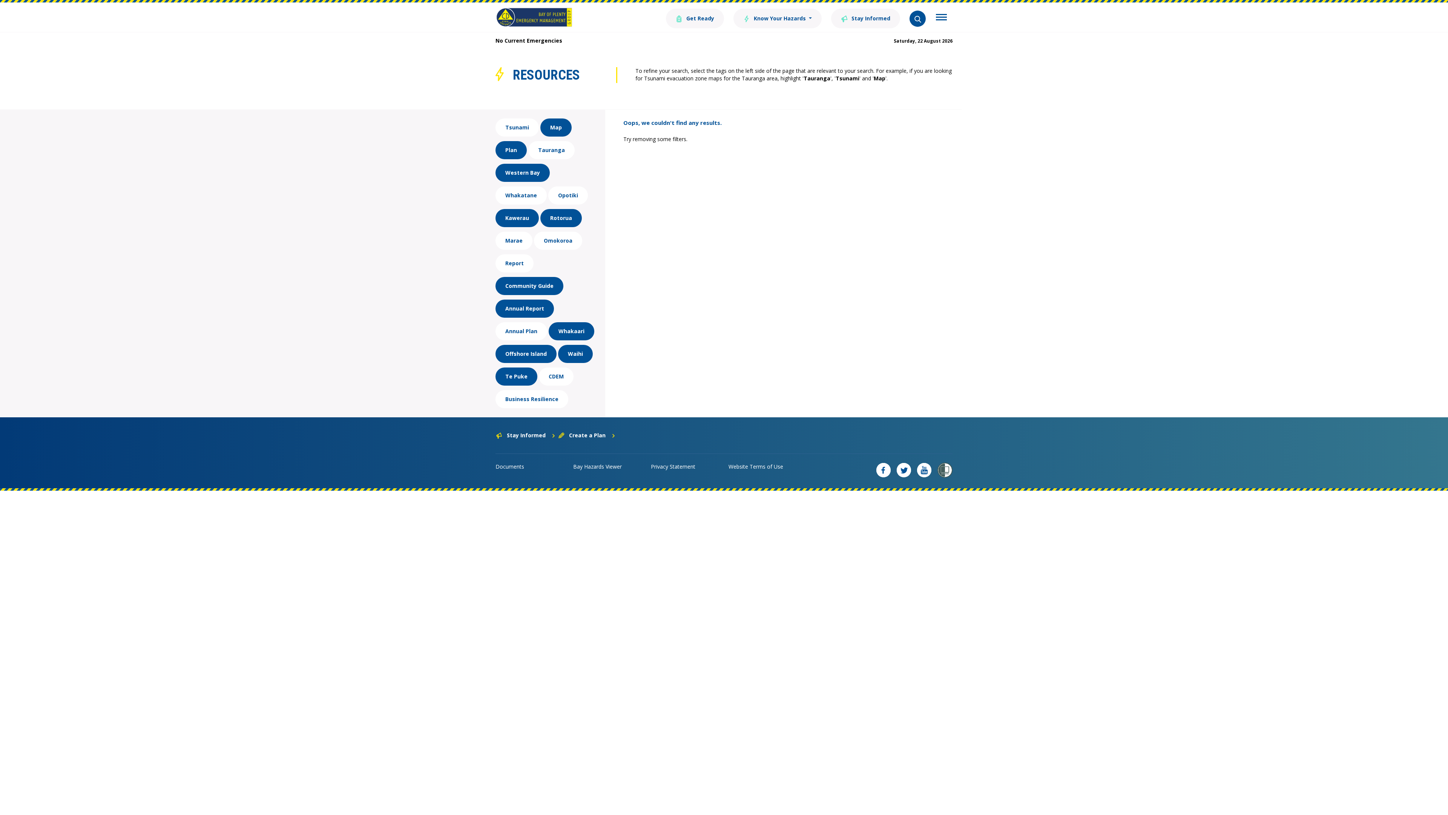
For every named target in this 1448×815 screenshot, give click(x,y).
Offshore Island (526, 353)
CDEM (556, 376)
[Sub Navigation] (941, 18)
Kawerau (517, 217)
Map (556, 127)
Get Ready (699, 18)
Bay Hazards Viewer (597, 466)
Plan (511, 150)
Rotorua (561, 217)
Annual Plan (521, 331)
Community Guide (529, 285)
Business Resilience (531, 399)
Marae (514, 240)
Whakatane (521, 195)
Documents (509, 466)
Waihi (575, 353)
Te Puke (516, 376)
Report (514, 263)
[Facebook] (883, 470)
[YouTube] (924, 470)
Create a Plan (587, 435)
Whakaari (571, 331)
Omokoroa (558, 240)
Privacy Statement (673, 466)
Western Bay (522, 172)
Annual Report (524, 308)
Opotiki (568, 195)
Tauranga (551, 150)
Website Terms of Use (756, 466)
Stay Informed (870, 18)
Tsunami (517, 127)
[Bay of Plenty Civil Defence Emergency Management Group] (534, 17)
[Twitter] (904, 470)
